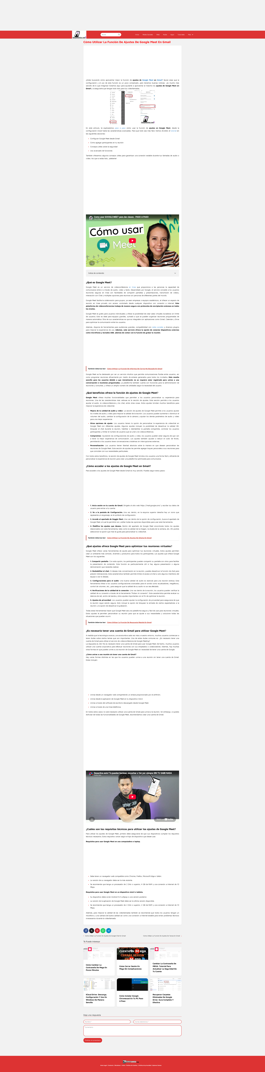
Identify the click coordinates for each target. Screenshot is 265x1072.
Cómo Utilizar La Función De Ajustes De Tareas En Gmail (161, 936)
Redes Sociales (148, 34)
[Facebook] (85, 930)
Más (189, 34)
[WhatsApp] (103, 930)
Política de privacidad (145, 1065)
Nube (165, 34)
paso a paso (120, 128)
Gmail (159, 80)
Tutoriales (181, 34)
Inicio (137, 34)
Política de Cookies (132, 1065)
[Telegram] (108, 930)
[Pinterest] (97, 930)
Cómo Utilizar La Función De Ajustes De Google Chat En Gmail (105, 936)
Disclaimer (118, 1065)
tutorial (173, 131)
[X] (91, 930)
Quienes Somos (156, 1065)
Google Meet (147, 80)
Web (158, 34)
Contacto (110, 1065)
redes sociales (157, 327)
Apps (172, 34)
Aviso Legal (103, 1065)
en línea (132, 287)
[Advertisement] (132, 15)
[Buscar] (119, 34)
